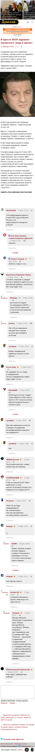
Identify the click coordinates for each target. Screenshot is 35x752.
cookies (20, 750)
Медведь (13, 298)
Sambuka (15, 613)
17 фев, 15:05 (21, 420)
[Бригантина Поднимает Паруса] (2, 275)
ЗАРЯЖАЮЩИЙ (12, 478)
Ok (27, 750)
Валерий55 (13, 390)
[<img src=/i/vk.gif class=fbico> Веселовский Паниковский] (2, 669)
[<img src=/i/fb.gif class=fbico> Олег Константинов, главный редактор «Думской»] (4, 236)
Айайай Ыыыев (12, 459)
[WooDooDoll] (2, 210)
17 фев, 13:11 (23, 210)
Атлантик (10, 501)
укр (28, 22)
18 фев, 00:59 (24, 544)
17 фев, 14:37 (26, 367)
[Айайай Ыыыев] (2, 459)
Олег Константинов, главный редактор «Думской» (21, 237)
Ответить (9, 230)
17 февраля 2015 (7, 47)
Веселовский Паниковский (19, 670)
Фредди (9, 526)
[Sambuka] (6, 613)
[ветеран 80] (4, 595)
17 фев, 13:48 (27, 298)
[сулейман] (4, 346)
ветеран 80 (14, 592)
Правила (4, 703)
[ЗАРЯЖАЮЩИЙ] (2, 478)
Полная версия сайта (6, 744)
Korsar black (11, 367)
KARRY (14, 544)
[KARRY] (6, 544)
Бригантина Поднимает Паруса (18, 275)
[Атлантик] (2, 501)
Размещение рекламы (20, 744)
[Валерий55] (4, 390)
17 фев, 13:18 (15, 241)
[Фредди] (2, 526)
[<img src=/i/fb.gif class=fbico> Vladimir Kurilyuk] (4, 259)
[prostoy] (3, 323)
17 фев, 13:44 (13, 277)
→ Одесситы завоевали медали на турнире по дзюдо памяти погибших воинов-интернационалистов (17, 727)
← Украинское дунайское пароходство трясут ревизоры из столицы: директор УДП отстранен (16, 717)
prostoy (12, 323)
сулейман (12, 346)
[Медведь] (4, 298)
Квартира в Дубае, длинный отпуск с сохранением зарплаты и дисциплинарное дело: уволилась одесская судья (11, 15)
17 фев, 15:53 (21, 501)
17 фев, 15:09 (23, 444)
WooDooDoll (11, 210)
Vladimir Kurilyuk (17, 259)
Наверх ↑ (13, 703)
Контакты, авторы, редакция (8, 746)
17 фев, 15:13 (23, 346)
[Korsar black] (2, 367)
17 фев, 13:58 (22, 323)
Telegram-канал (25, 746)
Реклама (17, 36)
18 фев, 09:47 (13, 672)
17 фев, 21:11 (23, 526)
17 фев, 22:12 (24, 390)
